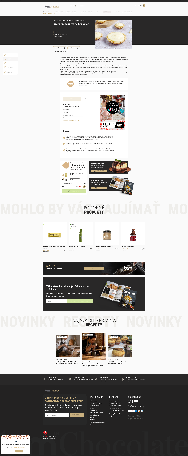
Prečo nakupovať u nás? (115, 408)
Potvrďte (19, 451)
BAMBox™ (92, 420)
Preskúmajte (96, 396)
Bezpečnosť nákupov (114, 403)
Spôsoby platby (136, 406)
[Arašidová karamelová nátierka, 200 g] (107, 233)
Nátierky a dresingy (70, 12)
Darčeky (98, 12)
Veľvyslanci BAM (127, 12)
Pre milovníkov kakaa (49, 14)
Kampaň (92, 408)
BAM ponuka (10, 67)
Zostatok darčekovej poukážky (117, 410)
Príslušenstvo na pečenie (86, 12)
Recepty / (59, 20)
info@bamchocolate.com (6, 1)
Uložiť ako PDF (72, 47)
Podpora (113, 396)
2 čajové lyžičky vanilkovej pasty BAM (71, 120)
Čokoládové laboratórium (96, 412)
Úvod (8, 55)
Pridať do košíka (74, 191)
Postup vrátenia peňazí (115, 405)
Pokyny (8, 63)
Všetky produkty (47, 12)
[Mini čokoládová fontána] (133, 233)
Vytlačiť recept (59, 47)
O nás (70, 6)
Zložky (72, 99)
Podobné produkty (9, 71)
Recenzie (82, 6)
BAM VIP (92, 417)
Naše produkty (94, 401)
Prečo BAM (76, 6)
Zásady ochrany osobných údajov (19, 447)
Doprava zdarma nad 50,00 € (18, 1)
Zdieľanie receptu (59, 51)
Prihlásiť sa (183, 1)
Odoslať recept (94, 410)
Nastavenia (11, 451)
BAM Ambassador (94, 415)
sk (141, 5)
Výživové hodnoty (89, 99)
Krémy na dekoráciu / (67, 20)
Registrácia (176, 1)
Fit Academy (116, 12)
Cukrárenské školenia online (92, 268)
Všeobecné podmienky (115, 401)
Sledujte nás (134, 396)
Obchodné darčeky (95, 405)
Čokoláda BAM (59, 12)
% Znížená (107, 12)
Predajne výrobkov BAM (96, 403)
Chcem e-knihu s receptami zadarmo (80, 301)
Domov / (55, 20)
